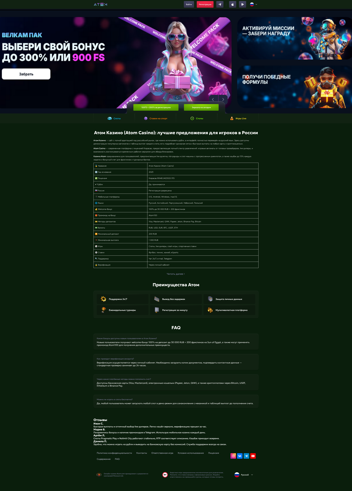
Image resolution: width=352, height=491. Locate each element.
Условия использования (191, 453)
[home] (100, 4)
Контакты (141, 453)
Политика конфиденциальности (114, 453)
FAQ (117, 459)
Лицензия (213, 453)
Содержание (104, 459)
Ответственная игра (162, 453)
